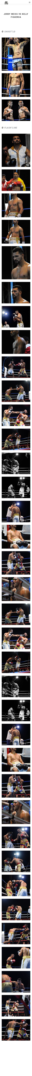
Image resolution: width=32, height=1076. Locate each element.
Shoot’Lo (9, 31)
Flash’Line (10, 127)
